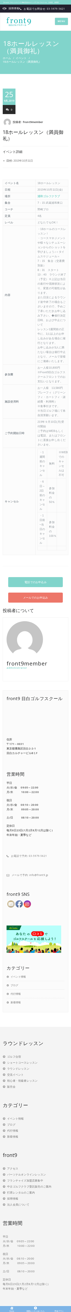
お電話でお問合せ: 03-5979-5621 (44, 8)
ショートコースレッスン (22, 1062)
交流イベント (15, 1074)
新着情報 (16, 1002)
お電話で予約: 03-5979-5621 (29, 856)
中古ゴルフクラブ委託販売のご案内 (29, 1186)
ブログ (14, 985)
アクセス (12, 1168)
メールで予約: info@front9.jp (30, 875)
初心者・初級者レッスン (22, 1080)
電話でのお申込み (35, 582)
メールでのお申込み (35, 597)
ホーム (7, 58)
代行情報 (16, 993)
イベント (21, 58)
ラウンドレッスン (18, 1068)
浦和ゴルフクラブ (49, 196)
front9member (33, 122)
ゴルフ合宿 (14, 1056)
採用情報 (14, 8)
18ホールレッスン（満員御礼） (33, 135)
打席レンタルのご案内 (21, 1192)
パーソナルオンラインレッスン (26, 1174)
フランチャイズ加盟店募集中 (25, 1180)
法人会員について (18, 1204)
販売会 (11, 1086)
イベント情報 (18, 976)
